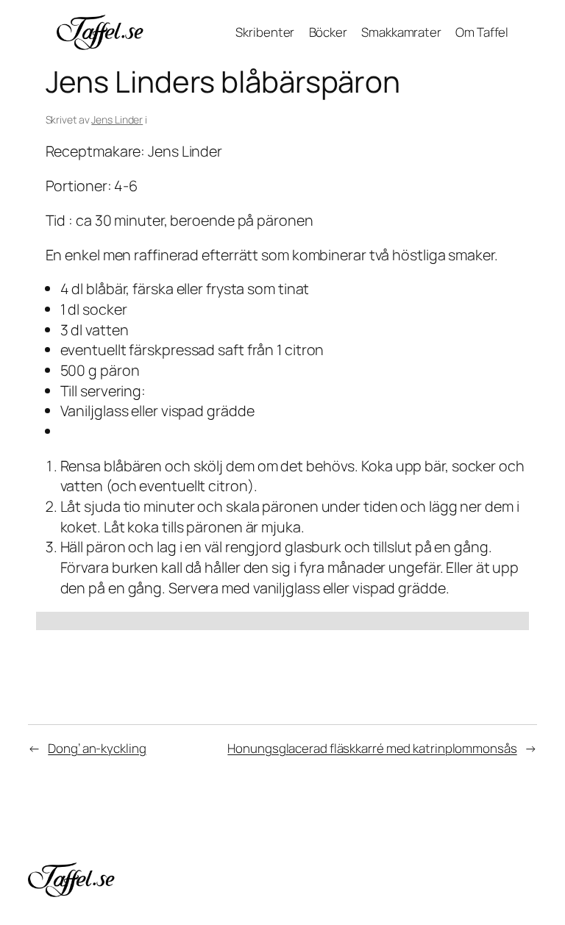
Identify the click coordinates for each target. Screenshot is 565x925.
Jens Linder (117, 119)
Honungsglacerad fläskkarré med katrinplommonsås (371, 748)
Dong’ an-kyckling (97, 748)
